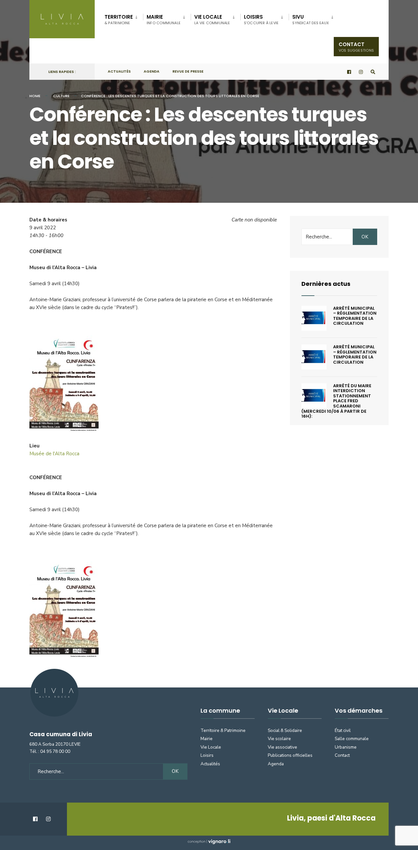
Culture (61, 95)
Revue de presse (187, 71)
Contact (356, 47)
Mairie (164, 19)
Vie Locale (211, 747)
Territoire (118, 19)
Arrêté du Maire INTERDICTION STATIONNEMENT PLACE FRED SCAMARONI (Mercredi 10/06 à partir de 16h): (336, 401)
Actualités (119, 71)
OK (365, 237)
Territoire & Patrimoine (223, 730)
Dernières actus (325, 284)
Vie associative (282, 747)
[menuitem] (123, 18)
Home (34, 95)
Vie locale (212, 19)
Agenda (151, 71)
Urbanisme (346, 747)
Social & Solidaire (285, 730)
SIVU (310, 19)
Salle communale (352, 739)
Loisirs (261, 19)
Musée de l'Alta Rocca (54, 453)
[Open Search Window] (373, 72)
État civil (343, 730)
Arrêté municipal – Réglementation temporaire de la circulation (355, 316)
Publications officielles (290, 755)
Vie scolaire (279, 739)
